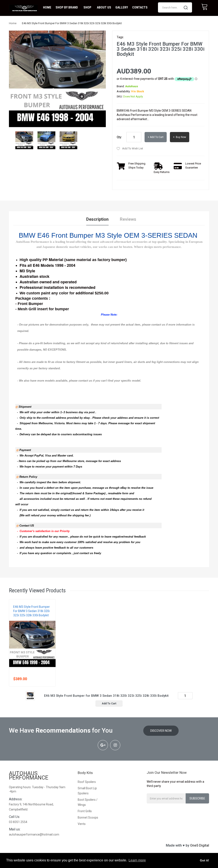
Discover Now (161, 730)
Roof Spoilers (87, 782)
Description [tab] (97, 219)
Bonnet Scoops (88, 817)
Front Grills (85, 811)
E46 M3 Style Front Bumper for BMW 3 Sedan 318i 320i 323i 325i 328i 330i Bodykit (31, 611)
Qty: (119, 137)
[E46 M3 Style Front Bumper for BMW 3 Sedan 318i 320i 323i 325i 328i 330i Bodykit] (24, 140)
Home (12, 23)
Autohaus (131, 86)
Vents (82, 824)
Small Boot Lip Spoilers (87, 791)
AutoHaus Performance (28, 775)
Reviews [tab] (128, 219)
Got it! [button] (204, 860)
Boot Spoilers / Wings (88, 802)
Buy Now (180, 137)
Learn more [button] (137, 860)
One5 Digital (199, 845)
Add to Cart (157, 137)
